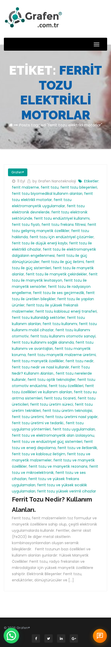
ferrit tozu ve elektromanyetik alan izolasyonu (53, 435)
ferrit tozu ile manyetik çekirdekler (56, 274)
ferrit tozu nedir (79, 361)
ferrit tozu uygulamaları (74, 429)
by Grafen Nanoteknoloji (55, 181)
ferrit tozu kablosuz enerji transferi (66, 311)
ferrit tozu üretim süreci (51, 404)
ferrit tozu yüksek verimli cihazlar (66, 491)
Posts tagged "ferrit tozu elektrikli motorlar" (60, 125)
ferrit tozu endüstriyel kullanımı (62, 218)
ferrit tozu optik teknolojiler (52, 379)
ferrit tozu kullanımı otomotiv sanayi (63, 336)
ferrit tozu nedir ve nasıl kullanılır (40, 367)
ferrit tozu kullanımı (60, 323)
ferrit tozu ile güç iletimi (62, 261)
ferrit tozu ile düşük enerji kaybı (39, 243)
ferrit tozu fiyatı (26, 224)
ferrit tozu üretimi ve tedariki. (38, 423)
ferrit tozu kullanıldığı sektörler (38, 317)
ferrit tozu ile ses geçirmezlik (58, 292)
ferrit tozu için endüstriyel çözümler (62, 237)
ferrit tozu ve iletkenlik (77, 447)
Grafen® (17, 172)
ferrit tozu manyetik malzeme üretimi (62, 354)
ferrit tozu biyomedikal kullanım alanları (47, 193)
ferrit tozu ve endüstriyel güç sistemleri (47, 441)
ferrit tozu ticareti (60, 398)
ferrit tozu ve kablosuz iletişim (38, 454)
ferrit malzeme (25, 187)
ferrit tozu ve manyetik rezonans (58, 466)
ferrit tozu (50, 187)
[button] (11, 635)
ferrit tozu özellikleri (66, 385)
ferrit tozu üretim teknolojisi (67, 410)
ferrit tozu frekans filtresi (64, 224)
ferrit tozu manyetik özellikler (38, 361)
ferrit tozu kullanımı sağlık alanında (43, 342)
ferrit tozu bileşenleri (78, 187)
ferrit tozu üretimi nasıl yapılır (71, 416)
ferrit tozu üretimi (28, 416)
